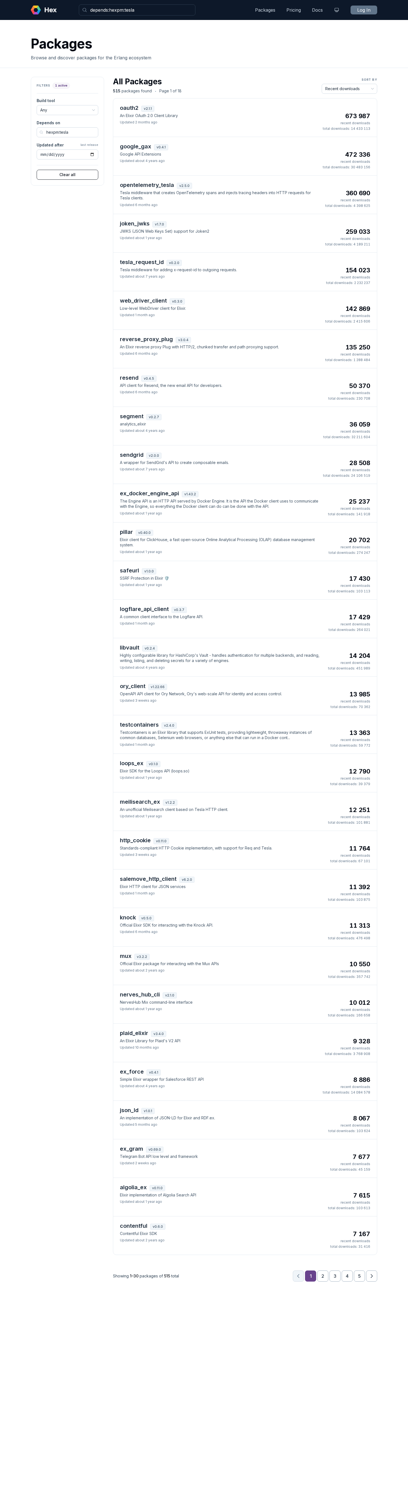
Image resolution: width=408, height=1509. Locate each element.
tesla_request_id (142, 262)
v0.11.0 (161, 841)
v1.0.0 (149, 571)
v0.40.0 (144, 533)
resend (129, 377)
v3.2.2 (142, 957)
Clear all (67, 174)
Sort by (369, 80)
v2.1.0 (169, 995)
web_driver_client (143, 300)
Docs (317, 10)
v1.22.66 (158, 687)
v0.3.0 (177, 301)
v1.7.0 (159, 224)
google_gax (135, 146)
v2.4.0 (169, 725)
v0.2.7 (154, 417)
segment (131, 416)
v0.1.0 (153, 764)
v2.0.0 (154, 455)
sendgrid (131, 455)
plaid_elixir (134, 1033)
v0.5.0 (146, 918)
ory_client (132, 686)
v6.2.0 (187, 879)
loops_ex (131, 763)
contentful (133, 1226)
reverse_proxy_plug (146, 339)
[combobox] (137, 10)
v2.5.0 (184, 186)
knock (128, 917)
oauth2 (129, 108)
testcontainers (139, 724)
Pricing (293, 10)
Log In (364, 10)
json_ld (129, 1110)
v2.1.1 (148, 108)
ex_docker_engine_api (149, 493)
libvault (129, 647)
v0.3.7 (179, 610)
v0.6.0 (158, 1226)
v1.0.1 (148, 1111)
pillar (126, 532)
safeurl (129, 570)
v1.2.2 (170, 802)
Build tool (46, 100)
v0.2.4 (150, 648)
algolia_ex (133, 1187)
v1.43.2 (190, 494)
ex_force (132, 1071)
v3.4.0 (158, 1034)
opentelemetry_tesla (147, 185)
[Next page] (371, 1276)
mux (126, 956)
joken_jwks (135, 223)
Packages (265, 10)
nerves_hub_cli (140, 994)
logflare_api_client (144, 609)
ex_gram (131, 1148)
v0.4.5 (149, 378)
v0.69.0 (154, 1149)
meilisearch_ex (140, 801)
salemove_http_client (148, 879)
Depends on (48, 122)
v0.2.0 (174, 263)
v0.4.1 (161, 147)
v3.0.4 (183, 340)
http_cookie (135, 840)
